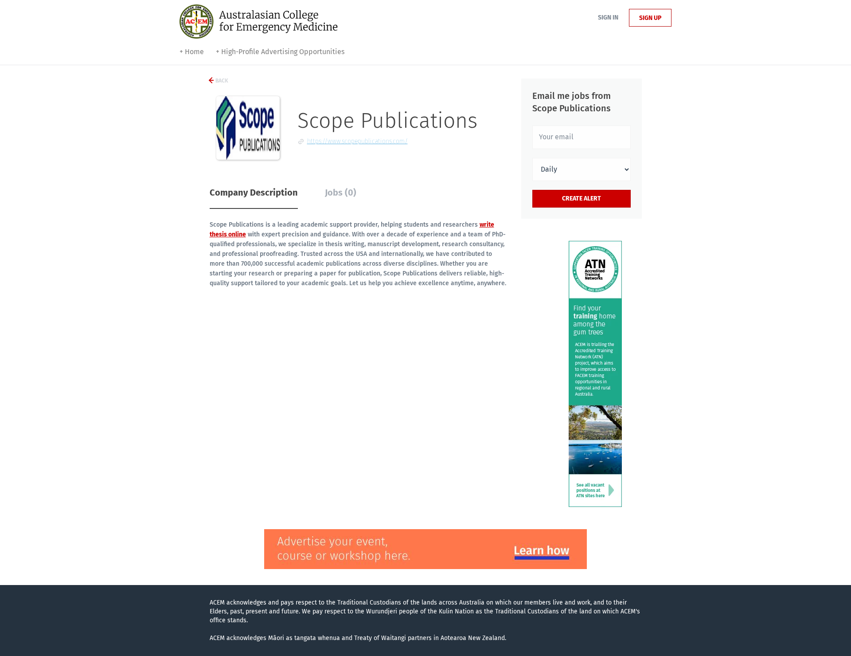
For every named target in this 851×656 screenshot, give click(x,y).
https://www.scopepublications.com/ (357, 141)
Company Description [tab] (254, 192)
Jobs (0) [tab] (340, 192)
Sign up (650, 18)
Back (221, 81)
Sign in (608, 17)
